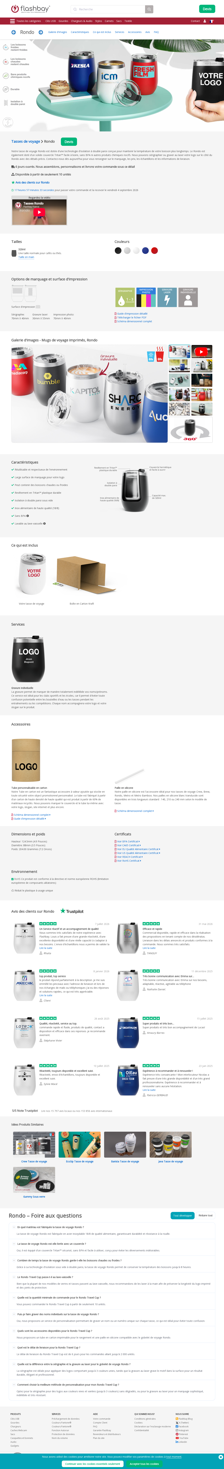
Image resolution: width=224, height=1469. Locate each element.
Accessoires (135, 32)
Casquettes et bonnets (21, 1438)
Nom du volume (60, 1438)
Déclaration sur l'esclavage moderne (152, 1426)
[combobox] (108, 9)
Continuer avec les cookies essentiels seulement (92, 1463)
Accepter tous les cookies (144, 1463)
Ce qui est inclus (102, 32)
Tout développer (182, 1215)
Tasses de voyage (25, 141)
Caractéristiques (80, 32)
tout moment (173, 1456)
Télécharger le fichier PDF (131, 317)
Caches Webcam (18, 1430)
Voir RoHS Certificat (128, 860)
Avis (147, 32)
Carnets (109, 21)
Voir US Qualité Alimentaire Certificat (138, 853)
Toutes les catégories (28, 21)
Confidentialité (141, 1430)
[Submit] (75, 9)
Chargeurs (15, 1426)
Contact (195, 21)
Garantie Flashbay (102, 1430)
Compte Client (100, 1422)
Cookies (138, 1422)
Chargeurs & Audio (81, 21)
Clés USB (51, 21)
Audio (13, 1441)
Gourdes (63, 21)
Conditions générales (145, 1418)
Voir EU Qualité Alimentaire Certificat (138, 849)
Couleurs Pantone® (61, 1422)
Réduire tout (206, 1215)
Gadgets (14, 1445)
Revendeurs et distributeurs (107, 1434)
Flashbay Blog (185, 1418)
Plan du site (98, 1438)
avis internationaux (96, 1111)
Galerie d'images (57, 32)
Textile (128, 21)
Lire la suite (45, 948)
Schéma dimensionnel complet (134, 321)
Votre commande (101, 1418)
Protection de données (63, 1434)
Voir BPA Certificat (127, 841)
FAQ (156, 32)
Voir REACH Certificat (129, 856)
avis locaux (61, 1111)
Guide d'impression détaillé (132, 313)
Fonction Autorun (60, 1430)
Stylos (98, 21)
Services (119, 32)
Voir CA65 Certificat (128, 845)
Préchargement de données (65, 1418)
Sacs (119, 21)
